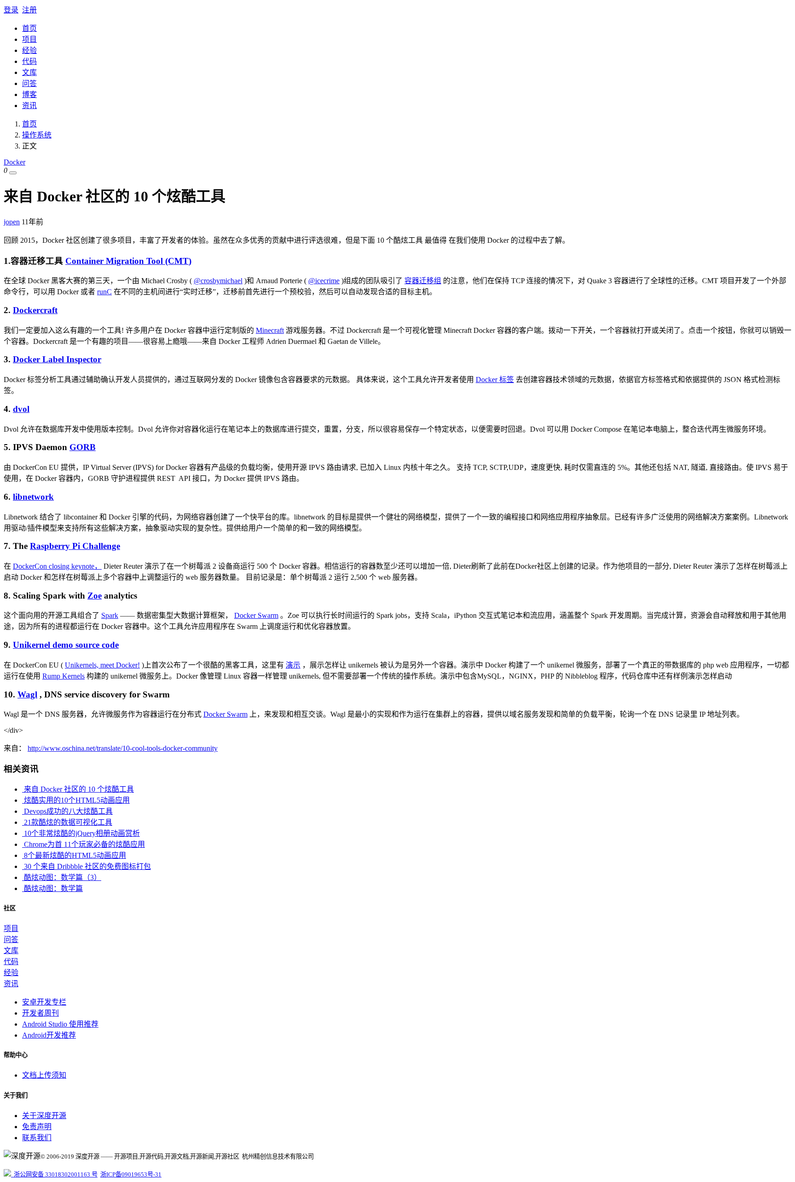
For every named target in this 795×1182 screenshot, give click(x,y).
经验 (29, 50)
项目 (29, 39)
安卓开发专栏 (44, 1002)
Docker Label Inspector (57, 359)
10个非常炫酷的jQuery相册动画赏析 (81, 833)
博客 (29, 94)
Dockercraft (35, 310)
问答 (29, 83)
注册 (29, 10)
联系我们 (37, 1138)
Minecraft (270, 330)
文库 (29, 72)
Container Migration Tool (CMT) (128, 261)
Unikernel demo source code (66, 645)
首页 (29, 28)
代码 (29, 61)
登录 (11, 10)
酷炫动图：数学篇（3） (61, 877)
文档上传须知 (44, 1075)
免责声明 (37, 1127)
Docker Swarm (256, 615)
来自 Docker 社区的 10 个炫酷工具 (78, 789)
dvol (21, 409)
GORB (82, 447)
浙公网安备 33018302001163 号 (54, 1174)
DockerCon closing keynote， (57, 566)
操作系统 (37, 135)
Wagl (27, 694)
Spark (109, 615)
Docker (14, 162)
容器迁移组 (422, 281)
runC (104, 292)
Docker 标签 (495, 379)
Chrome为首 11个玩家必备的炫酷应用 (83, 844)
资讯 (29, 105)
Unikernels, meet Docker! (102, 665)
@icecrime (324, 281)
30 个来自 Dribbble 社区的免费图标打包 (86, 866)
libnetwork (33, 497)
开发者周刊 (40, 1013)
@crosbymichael (218, 281)
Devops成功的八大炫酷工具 (67, 811)
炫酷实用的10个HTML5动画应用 (76, 800)
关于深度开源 (44, 1115)
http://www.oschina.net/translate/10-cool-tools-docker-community (123, 748)
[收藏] (13, 172)
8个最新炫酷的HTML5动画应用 (74, 855)
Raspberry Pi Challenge (75, 546)
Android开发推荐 (49, 1035)
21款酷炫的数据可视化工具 (67, 822)
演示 (293, 665)
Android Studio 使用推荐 (60, 1024)
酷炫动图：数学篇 (52, 888)
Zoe (94, 595)
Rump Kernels (63, 676)
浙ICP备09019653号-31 (130, 1174)
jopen (12, 222)
